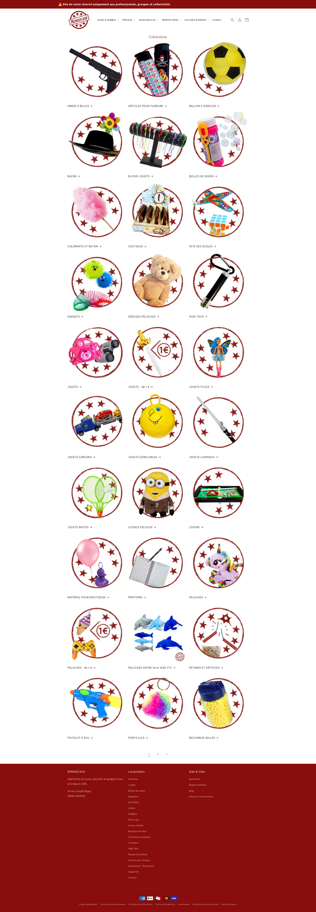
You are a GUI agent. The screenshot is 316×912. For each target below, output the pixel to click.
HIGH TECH (196, 316)
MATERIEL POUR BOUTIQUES (86, 597)
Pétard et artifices (137, 854)
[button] (107, 19)
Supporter (133, 871)
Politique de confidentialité (141, 904)
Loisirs (131, 808)
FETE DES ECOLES (201, 246)
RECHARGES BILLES (202, 738)
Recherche (194, 779)
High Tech (133, 848)
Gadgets (132, 813)
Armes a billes (135, 825)
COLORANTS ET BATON (82, 246)
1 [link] (149, 754)
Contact (132, 877)
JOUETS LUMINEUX (202, 457)
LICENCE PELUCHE (140, 527)
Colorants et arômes (139, 837)
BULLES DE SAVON (201, 176)
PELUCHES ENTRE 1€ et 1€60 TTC (150, 667)
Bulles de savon (136, 790)
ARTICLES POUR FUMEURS (145, 106)
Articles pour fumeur (139, 860)
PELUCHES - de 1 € (79, 667)
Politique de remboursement (113, 904)
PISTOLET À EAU (78, 738)
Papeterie (133, 796)
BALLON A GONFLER (202, 106)
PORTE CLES (136, 738)
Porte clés (133, 819)
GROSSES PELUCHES (142, 316)
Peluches (133, 779)
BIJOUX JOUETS (139, 176)
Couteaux (133, 842)
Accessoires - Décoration (141, 866)
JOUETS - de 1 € (138, 387)
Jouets (132, 785)
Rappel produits (197, 785)
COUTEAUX (135, 246)
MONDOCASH (91, 904)
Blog (191, 790)
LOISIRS (194, 527)
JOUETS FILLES (199, 387)
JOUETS (72, 387)
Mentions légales (229, 904)
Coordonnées (183, 904)
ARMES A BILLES (78, 106)
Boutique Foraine (137, 831)
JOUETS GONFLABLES (142, 457)
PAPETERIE (135, 597)
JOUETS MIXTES (78, 527)
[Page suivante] (167, 754)
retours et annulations (201, 796)
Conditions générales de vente (206, 904)
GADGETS (73, 316)
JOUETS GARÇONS (79, 457)
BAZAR (71, 176)
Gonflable (133, 802)
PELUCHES (196, 597)
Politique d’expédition (165, 904)
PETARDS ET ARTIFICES (204, 667)
